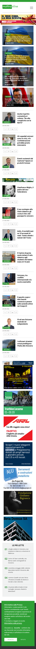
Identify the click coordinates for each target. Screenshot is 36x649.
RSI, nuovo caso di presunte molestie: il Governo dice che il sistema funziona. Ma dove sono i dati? (17, 79)
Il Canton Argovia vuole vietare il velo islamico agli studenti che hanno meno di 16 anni (25, 257)
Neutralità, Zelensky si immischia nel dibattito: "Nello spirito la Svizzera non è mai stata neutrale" (17, 101)
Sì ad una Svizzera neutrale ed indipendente (24, 322)
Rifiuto (23, 639)
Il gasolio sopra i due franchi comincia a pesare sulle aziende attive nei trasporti (25, 301)
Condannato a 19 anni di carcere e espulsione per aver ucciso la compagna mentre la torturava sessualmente (17, 58)
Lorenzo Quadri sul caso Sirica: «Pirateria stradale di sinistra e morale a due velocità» (18, 580)
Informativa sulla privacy (13, 623)
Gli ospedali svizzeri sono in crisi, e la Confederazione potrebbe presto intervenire (25, 140)
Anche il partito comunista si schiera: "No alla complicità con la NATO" (24, 118)
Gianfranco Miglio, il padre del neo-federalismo (25, 189)
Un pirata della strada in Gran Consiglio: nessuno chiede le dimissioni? (17, 589)
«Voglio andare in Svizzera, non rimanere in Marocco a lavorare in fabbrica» (19, 551)
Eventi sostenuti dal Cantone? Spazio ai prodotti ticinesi (25, 161)
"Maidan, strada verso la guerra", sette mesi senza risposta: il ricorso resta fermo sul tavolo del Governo (18, 39)
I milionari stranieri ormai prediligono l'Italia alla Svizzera (25, 343)
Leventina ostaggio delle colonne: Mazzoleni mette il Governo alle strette (19, 570)
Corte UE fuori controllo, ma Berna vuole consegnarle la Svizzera (17, 561)
